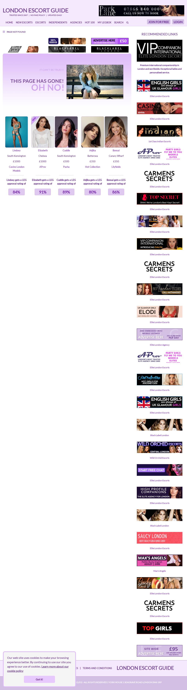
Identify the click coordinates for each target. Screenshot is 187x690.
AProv (42, 166)
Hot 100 (90, 22)
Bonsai (116, 150)
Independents (58, 22)
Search (118, 22)
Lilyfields (116, 166)
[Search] (127, 22)
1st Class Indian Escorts (159, 141)
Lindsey (17, 150)
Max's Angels (159, 571)
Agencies (76, 22)
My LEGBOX (104, 22)
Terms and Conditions (97, 668)
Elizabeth (43, 150)
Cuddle (66, 150)
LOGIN (178, 22)
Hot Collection (92, 166)
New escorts (24, 22)
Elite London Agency (159, 344)
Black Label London (159, 435)
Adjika (92, 150)
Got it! (39, 679)
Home (9, 22)
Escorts (40, 22)
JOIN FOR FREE (158, 22)
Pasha (66, 166)
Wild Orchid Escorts (159, 457)
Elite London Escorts (159, 96)
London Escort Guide (35, 10)
